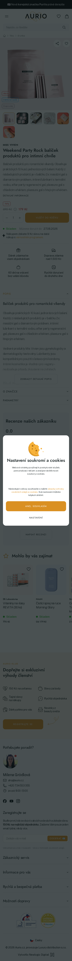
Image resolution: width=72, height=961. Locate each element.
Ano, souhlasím (36, 506)
